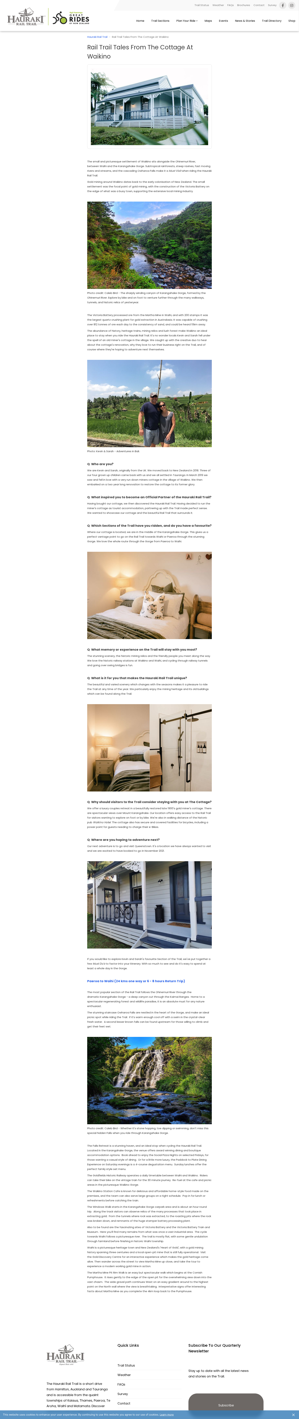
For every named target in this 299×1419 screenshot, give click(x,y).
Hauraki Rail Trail (97, 37)
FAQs (230, 5)
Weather (218, 5)
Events (223, 21)
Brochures (243, 5)
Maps (208, 21)
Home (140, 21)
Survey (272, 5)
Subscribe (226, 1405)
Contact (259, 5)
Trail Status (201, 5)
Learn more (167, 1414)
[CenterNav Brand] (49, 21)
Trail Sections (160, 21)
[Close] (293, 1414)
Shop (291, 21)
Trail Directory (272, 21)
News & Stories (245, 21)
